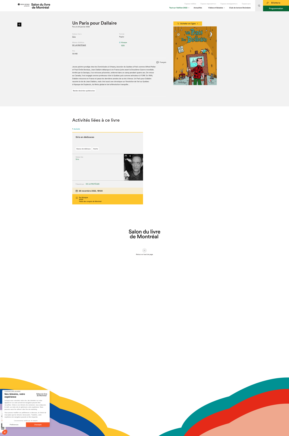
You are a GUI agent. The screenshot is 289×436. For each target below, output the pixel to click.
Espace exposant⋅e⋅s (208, 4)
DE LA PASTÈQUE (79, 45)
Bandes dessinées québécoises (84, 91)
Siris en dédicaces (85, 137)
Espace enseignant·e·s (229, 4)
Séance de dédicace (83, 149)
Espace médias (190, 4)
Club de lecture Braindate (240, 8)
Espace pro (246, 4)
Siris (74, 37)
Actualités (198, 8)
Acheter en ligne (188, 23)
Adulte (95, 149)
